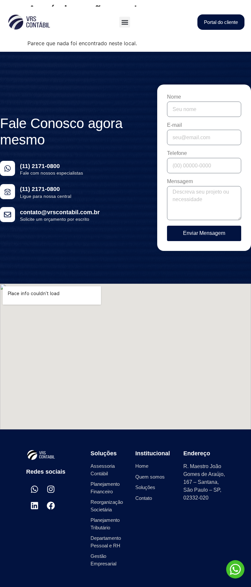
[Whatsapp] (34, 489)
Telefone (177, 153)
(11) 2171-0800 (40, 166)
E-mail (174, 125)
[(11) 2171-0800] (7, 168)
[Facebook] (50, 506)
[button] (124, 22)
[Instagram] (50, 489)
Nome (174, 97)
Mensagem (180, 181)
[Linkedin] (34, 506)
